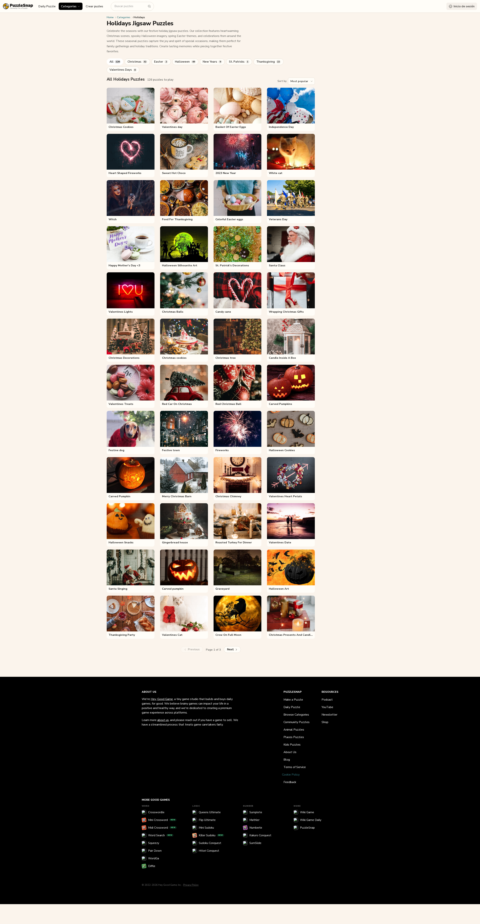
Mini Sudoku (206, 828)
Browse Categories (296, 715)
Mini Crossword (161, 820)
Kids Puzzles (292, 745)
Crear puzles (94, 6)
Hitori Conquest (209, 851)
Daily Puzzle (47, 6)
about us (163, 720)
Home (110, 17)
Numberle (255, 828)
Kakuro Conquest (260, 835)
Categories (123, 17)
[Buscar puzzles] (149, 6)
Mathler (254, 820)
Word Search (160, 835)
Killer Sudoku (211, 835)
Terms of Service (295, 767)
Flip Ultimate (207, 820)
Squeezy (153, 843)
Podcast (327, 700)
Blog (287, 760)
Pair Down (155, 851)
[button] (70, 6)
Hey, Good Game (162, 699)
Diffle (151, 866)
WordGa (153, 858)
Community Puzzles (297, 722)
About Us (290, 752)
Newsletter (329, 715)
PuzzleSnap (307, 828)
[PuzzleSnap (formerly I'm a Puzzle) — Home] (18, 6)
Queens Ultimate (210, 812)
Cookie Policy (291, 775)
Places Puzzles (294, 737)
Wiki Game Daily (310, 820)
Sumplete (255, 812)
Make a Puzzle (293, 700)
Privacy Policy (191, 885)
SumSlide (255, 843)
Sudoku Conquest (210, 843)
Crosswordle (156, 812)
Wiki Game (307, 812)
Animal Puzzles (294, 730)
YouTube (327, 707)
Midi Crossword (162, 828)
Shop (325, 722)
